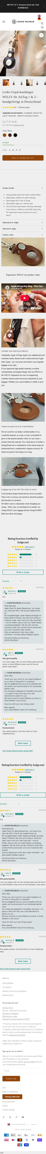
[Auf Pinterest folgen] (16, 1117)
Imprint (5, 1106)
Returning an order (9, 1016)
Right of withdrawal (10, 1092)
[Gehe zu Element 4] (29, 82)
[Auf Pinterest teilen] (17, 150)
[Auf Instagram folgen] (10, 1117)
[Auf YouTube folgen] (23, 1117)
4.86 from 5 (29, 547)
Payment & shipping (10, 1013)
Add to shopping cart (23, 158)
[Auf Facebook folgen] (3, 1117)
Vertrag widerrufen (12, 1097)
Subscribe (11, 1079)
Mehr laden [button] (23, 743)
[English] (40, 16)
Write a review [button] (23, 572)
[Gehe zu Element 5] (37, 82)
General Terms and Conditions (14, 991)
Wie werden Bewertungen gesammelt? (17, 751)
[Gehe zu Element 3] (21, 82)
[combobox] (40, 16)
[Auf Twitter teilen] (13, 150)
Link (1, 1153)
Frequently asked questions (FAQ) (15, 1019)
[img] (7, 588)
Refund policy (7, 995)
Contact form (7, 1008)
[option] (40, 19)
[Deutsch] (40, 19)
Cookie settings (8, 1110)
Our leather (6, 987)
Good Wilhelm (7, 983)
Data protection (8, 1102)
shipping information (17, 1035)
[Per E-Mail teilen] (20, 150)
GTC (4, 1088)
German (33, 1124)
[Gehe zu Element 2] (13, 82)
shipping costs (18, 125)
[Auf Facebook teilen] (10, 150)
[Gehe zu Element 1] (5, 82)
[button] (7, 107)
